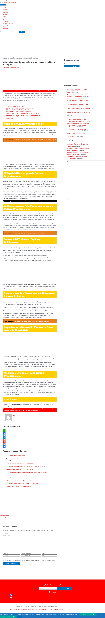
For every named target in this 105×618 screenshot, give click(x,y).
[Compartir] (30, 446)
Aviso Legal (35, 609)
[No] (19, 617)
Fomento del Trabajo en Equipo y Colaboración (18, 111)
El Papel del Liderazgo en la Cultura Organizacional (19, 108)
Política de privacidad (8, 616)
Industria (5, 18)
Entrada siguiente (5, 517)
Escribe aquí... (6, 533)
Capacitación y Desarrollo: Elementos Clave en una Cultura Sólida (23, 115)
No (93, 614)
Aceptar (84, 614)
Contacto (60, 609)
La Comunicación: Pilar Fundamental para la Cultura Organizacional (23, 110)
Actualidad (5, 9)
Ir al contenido (3, 0)
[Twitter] (30, 435)
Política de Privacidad (15, 609)
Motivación (5, 28)
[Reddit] (30, 440)
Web (43, 553)
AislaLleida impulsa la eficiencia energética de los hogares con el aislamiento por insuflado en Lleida (78, 125)
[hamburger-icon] (3, 4)
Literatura (5, 26)
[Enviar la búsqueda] (67, 66)
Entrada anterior (4, 515)
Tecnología (5, 21)
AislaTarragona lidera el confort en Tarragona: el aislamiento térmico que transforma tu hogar (76, 135)
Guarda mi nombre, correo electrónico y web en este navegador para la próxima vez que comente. (30, 560)
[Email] (30, 444)
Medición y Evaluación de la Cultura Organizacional (19, 117)
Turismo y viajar (7, 25)
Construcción (6, 19)
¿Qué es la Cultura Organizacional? (15, 106)
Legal (4, 16)
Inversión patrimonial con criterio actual (77, 139)
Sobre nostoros (43, 609)
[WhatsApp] (30, 430)
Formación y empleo (8, 23)
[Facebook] (30, 433)
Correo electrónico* (26, 553)
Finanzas (5, 11)
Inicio (4, 7)
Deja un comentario (8, 67)
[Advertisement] (52, 43)
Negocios (5, 14)
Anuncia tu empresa (53, 609)
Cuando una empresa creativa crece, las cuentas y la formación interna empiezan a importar (77, 90)
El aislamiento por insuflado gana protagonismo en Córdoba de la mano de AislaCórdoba (77, 144)
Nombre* (5, 553)
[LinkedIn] (30, 437)
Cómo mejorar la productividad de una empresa (38, 201)
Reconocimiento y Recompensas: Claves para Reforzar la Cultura (23, 113)
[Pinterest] (30, 442)
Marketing (5, 12)
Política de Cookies (26, 609)
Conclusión (9, 118)
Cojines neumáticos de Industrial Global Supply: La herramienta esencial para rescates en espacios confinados (77, 119)
